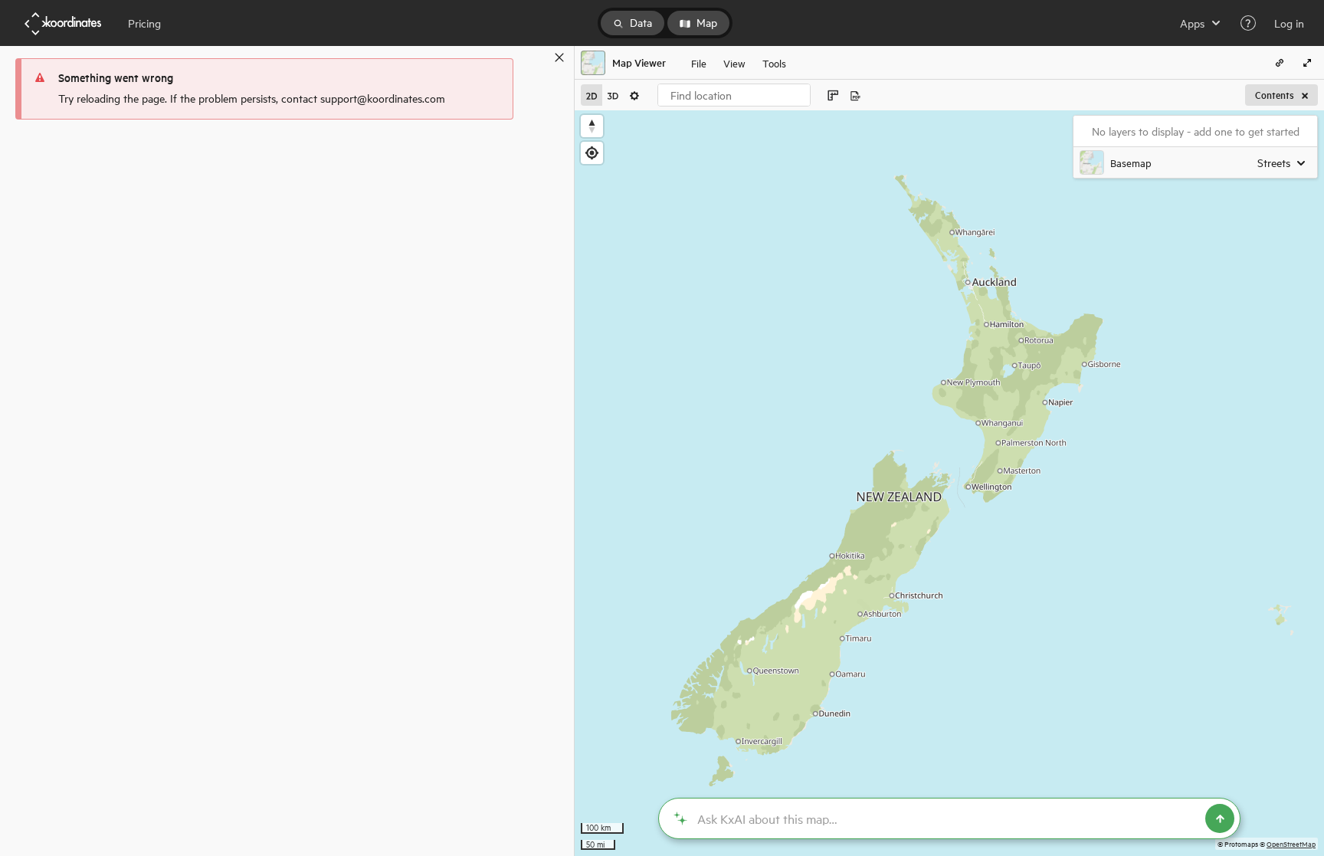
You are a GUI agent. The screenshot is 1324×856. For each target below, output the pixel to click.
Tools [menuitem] (774, 62)
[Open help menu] (1248, 23)
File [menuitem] (698, 62)
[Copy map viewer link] (1279, 63)
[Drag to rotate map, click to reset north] (592, 126)
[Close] (559, 57)
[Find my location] (592, 153)
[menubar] (738, 63)
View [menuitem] (734, 62)
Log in (1289, 23)
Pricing (144, 23)
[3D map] (613, 95)
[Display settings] (634, 95)
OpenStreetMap (1291, 843)
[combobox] (734, 95)
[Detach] (537, 57)
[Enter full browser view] (1307, 63)
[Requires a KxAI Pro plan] (949, 818)
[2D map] (591, 95)
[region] (949, 483)
